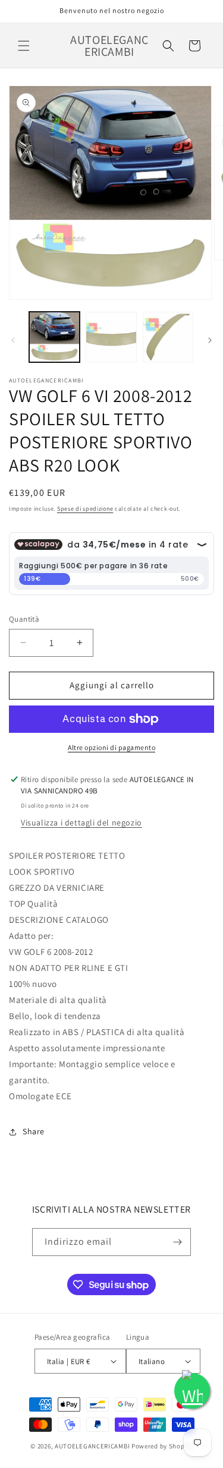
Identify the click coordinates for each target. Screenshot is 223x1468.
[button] (24, 46)
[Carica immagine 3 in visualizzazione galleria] (168, 337)
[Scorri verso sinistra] (13, 340)
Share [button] (34, 1131)
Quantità (24, 619)
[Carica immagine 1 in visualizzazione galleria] (54, 337)
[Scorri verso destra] (210, 340)
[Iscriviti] (177, 1242)
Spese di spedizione (85, 508)
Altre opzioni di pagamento (111, 747)
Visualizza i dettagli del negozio (81, 822)
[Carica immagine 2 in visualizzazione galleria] (111, 337)
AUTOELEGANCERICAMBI (92, 1446)
